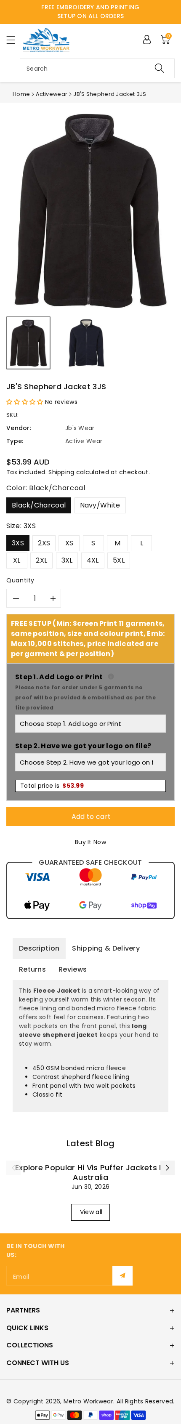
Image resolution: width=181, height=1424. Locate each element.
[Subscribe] (122, 1276)
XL (17, 560)
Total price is (52, 785)
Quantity (20, 580)
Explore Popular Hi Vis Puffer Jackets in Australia (90, 1172)
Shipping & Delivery (106, 948)
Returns (32, 969)
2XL (41, 560)
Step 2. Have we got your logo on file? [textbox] (83, 746)
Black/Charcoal (39, 505)
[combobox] (97, 68)
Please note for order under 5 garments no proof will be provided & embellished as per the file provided (85, 697)
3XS (18, 543)
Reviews (73, 969)
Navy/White (100, 505)
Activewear (51, 94)
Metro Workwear (88, 1401)
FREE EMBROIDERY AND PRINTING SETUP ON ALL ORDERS (90, 11)
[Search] (159, 68)
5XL (119, 560)
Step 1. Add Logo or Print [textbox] (90, 691)
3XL (67, 560)
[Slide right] (167, 1168)
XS (69, 543)
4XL (93, 560)
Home (21, 94)
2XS (44, 543)
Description (39, 948)
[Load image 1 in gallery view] (28, 343)
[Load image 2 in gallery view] (86, 343)
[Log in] (147, 39)
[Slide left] (13, 1168)
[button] (14, 40)
